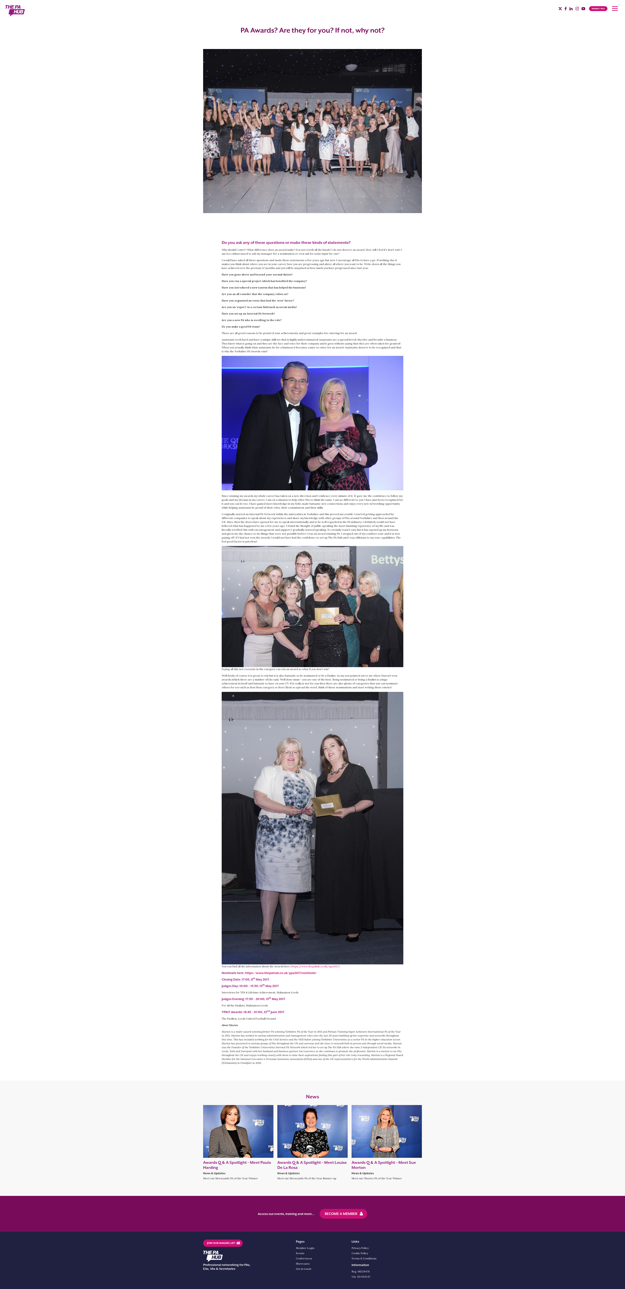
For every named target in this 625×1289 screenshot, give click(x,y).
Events (300, 1253)
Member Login (305, 1248)
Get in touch (303, 1268)
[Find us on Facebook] (566, 9)
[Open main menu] (615, 8)
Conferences (304, 1258)
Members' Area (598, 9)
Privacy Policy (360, 1248)
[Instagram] (577, 9)
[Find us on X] (560, 9)
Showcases (303, 1263)
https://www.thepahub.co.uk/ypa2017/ (315, 966)
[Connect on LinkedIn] (571, 9)
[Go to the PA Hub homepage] (15, 10)
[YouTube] (583, 9)
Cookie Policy (360, 1253)
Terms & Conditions (364, 1258)
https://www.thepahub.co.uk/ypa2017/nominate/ (281, 973)
